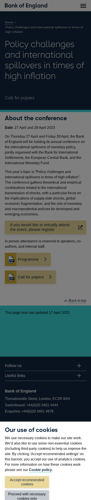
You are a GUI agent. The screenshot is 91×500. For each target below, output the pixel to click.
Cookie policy (40, 470)
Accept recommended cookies (27, 482)
